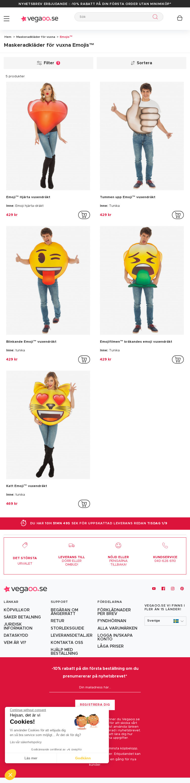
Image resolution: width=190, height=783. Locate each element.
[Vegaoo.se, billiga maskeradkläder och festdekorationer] (39, 18)
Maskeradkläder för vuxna (35, 36)
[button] (165, 621)
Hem (8, 36)
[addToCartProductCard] (84, 215)
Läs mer (30, 758)
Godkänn (83, 758)
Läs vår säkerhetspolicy (26, 742)
